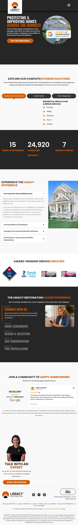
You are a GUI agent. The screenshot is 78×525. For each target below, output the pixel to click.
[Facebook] (33, 494)
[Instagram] (39, 494)
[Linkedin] (44, 494)
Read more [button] (34, 404)
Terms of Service (57, 509)
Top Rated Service (62, 34)
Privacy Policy (46, 509)
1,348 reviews (18, 397)
